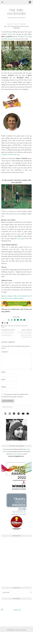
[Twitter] (9, 320)
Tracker (10, 34)
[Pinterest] (15, 320)
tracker (10, 325)
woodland (17, 325)
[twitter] (5, 413)
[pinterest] (18, 413)
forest (5, 325)
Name (3, 372)
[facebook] (14, 413)
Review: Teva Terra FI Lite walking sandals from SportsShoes (24, 333)
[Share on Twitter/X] (5, 323)
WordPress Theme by (16, 630)
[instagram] (10, 413)
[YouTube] (18, 320)
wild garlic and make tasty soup (10, 154)
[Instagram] (12, 320)
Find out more (17, 454)
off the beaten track (9, 39)
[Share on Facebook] (2, 323)
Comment (4, 352)
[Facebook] (21, 320)
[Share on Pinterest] (7, 323)
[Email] (24, 320)
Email (3, 379)
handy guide (21, 238)
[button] (30, 2)
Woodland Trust (23, 36)
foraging (22, 24)
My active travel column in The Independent (8, 332)
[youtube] (23, 413)
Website (3, 387)
